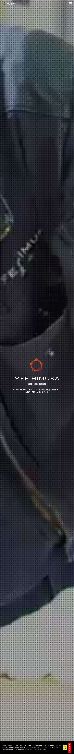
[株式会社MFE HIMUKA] (9, 3)
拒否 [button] (65, 747)
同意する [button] (69, 747)
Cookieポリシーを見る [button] (40, 749)
